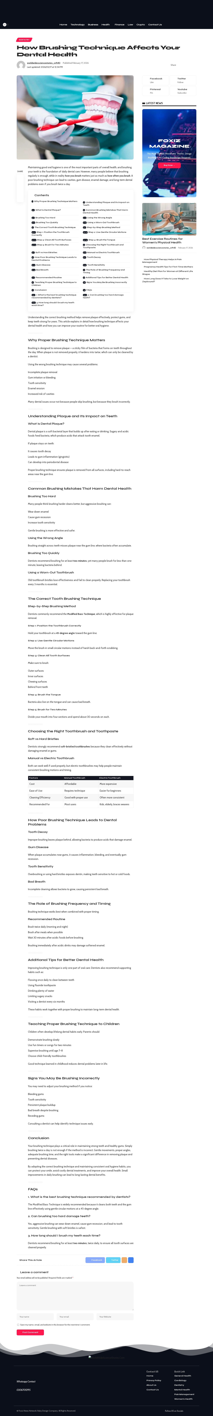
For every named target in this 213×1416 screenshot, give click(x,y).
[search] (11, 24)
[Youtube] (183, 91)
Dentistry (24, 40)
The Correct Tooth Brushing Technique (55, 227)
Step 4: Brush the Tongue (102, 240)
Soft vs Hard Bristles (46, 252)
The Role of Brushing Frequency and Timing (104, 271)
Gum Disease (43, 265)
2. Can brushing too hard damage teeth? (103, 296)
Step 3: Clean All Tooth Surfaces (54, 240)
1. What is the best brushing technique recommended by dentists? (54, 296)
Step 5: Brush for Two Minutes (53, 245)
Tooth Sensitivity (96, 265)
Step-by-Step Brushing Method (103, 227)
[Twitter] (19, 24)
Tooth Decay (94, 257)
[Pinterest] (155, 91)
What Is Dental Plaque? (48, 210)
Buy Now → (169, 165)
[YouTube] (23, 24)
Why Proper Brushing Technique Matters (55, 201)
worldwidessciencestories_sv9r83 (43, 63)
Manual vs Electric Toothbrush (103, 252)
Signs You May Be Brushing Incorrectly (107, 282)
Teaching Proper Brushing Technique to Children (54, 283)
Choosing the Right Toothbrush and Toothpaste (103, 246)
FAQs (89, 290)
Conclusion (41, 290)
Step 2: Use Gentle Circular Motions (107, 232)
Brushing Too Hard (45, 218)
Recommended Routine (49, 277)
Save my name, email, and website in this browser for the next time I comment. (55, 1325)
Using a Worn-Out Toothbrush (103, 222)
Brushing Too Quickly (47, 222)
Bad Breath (42, 270)
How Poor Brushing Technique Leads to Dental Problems (54, 258)
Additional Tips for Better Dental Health (107, 277)
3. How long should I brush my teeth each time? (53, 304)
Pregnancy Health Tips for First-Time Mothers (168, 267)
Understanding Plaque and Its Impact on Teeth (106, 203)
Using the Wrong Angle (99, 218)
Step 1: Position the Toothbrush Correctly (50, 233)
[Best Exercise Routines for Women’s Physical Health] (169, 219)
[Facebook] (15, 24)
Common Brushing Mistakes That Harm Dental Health (105, 211)
